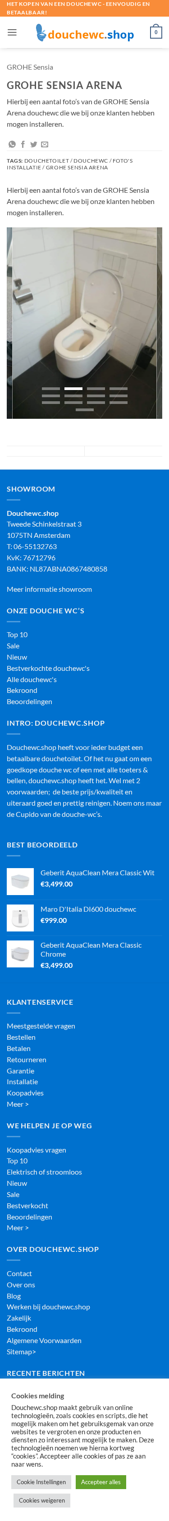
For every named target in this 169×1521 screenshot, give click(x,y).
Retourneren (26, 1059)
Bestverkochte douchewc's (48, 668)
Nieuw (17, 657)
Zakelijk (19, 1318)
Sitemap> (21, 1352)
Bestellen (21, 1037)
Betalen (19, 1048)
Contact (19, 1273)
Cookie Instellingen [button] (41, 1482)
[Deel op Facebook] (23, 145)
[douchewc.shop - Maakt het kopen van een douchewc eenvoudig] (85, 32)
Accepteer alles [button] (101, 1482)
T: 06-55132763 (32, 546)
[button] (12, 32)
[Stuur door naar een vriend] (44, 145)
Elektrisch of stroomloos (44, 1172)
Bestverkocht (27, 1206)
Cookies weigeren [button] (42, 1500)
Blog (14, 1296)
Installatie (22, 1082)
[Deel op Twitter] (33, 145)
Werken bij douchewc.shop (48, 1307)
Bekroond (22, 690)
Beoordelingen (29, 701)
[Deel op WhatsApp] (12, 145)
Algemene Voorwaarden (44, 1340)
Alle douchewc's (32, 679)
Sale (13, 646)
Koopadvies (25, 1093)
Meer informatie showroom (49, 589)
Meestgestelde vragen (41, 1026)
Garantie (20, 1071)
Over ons (21, 1285)
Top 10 (17, 634)
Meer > (18, 1104)
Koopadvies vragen (36, 1150)
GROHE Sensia (30, 67)
